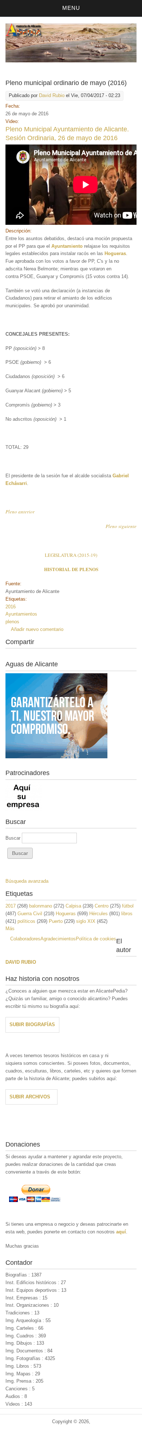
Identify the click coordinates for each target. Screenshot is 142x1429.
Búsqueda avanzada (26, 881)
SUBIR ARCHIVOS (29, 1096)
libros (127, 913)
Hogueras (66, 913)
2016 (10, 606)
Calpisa (73, 906)
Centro (102, 906)
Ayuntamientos (21, 614)
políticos (26, 921)
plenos (12, 621)
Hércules (98, 913)
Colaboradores (25, 938)
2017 (10, 906)
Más (10, 928)
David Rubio (51, 95)
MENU (71, 8)
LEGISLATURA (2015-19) (71, 555)
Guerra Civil (29, 913)
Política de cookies (96, 938)
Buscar (13, 838)
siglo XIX (85, 921)
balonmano (40, 906)
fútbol (128, 906)
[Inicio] (71, 60)
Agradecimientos (58, 938)
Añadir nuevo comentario (37, 629)
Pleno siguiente (121, 526)
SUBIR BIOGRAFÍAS (32, 1024)
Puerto (56, 921)
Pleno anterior (20, 511)
